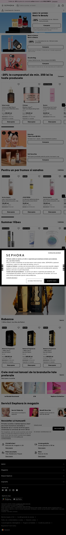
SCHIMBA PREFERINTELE (35, 281)
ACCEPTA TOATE (51, 281)
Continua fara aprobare (54, 252)
